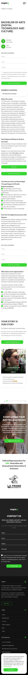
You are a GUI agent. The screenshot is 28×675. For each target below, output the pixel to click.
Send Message (14, 566)
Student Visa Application (8, 645)
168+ (7, 463)
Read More (6, 603)
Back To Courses (7, 9)
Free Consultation (6, 642)
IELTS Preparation (6, 652)
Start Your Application (12, 342)
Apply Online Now (14, 441)
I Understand (10, 669)
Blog (3, 628)
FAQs (3, 631)
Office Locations (6, 624)
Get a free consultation (14, 83)
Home (3, 614)
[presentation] (4, 401)
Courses (4, 621)
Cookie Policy (7, 666)
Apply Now (14, 166)
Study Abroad (5, 618)
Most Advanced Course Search (9, 648)
